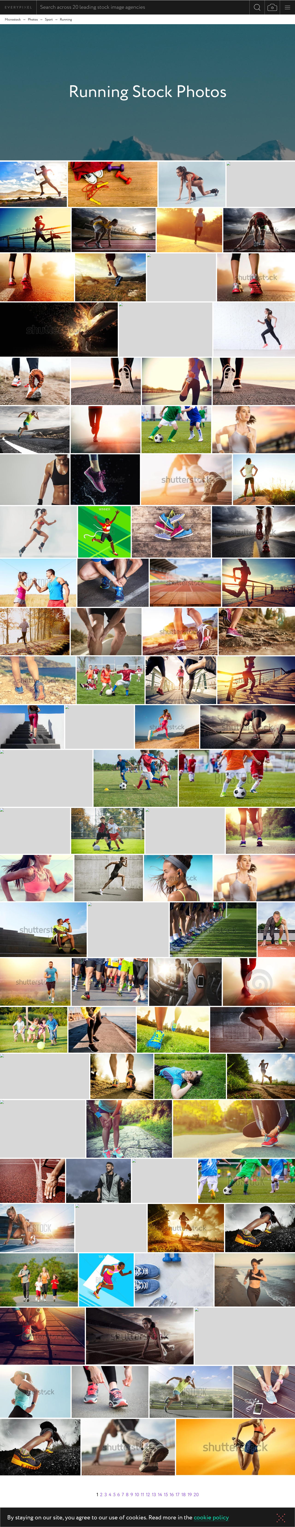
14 (160, 1495)
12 (148, 1495)
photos (33, 19)
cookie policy (211, 1518)
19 (190, 1495)
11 (142, 1495)
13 (154, 1495)
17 (178, 1495)
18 (183, 1495)
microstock (13, 19)
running (66, 19)
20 (196, 1495)
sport (49, 19)
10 (137, 1495)
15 (166, 1495)
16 (172, 1495)
